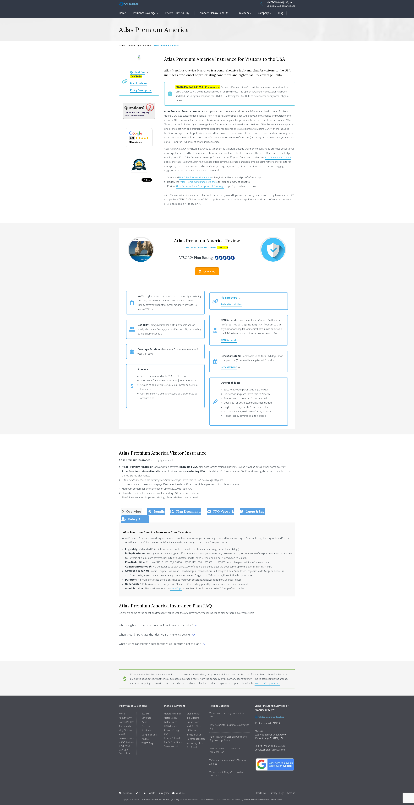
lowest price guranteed (267, 683)
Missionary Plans (195, 743)
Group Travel (193, 722)
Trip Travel (192, 747)
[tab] (131, 511)
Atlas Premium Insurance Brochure (199, 182)
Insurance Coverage (144, 13)
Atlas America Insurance (278, 157)
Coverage (146, 717)
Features (146, 726)
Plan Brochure (138, 83)
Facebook (127, 792)
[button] (139, 137)
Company (263, 13)
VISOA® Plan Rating (196, 257)
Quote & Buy (137, 72)
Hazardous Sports (196, 738)
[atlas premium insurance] (141, 249)
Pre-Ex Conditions (172, 742)
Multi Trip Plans (194, 726)
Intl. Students (193, 717)
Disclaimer (261, 792)
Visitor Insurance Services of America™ (152, 799)
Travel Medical (171, 746)
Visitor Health (170, 722)
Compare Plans (149, 734)
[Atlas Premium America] (139, 56)
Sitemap (291, 792)
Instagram (164, 792)
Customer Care (126, 738)
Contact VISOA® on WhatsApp (281, 5)
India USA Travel (172, 738)
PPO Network (229, 340)
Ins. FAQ (145, 738)
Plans (144, 722)
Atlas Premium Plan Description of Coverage (200, 186)
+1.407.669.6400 (278, 745)
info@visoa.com (277, 749)
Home (122, 13)
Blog (280, 13)
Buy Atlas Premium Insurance (195, 177)
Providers (243, 13)
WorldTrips (176, 588)
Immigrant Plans (194, 734)
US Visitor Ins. (170, 726)
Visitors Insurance (172, 713)
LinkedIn (151, 792)
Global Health (193, 713)
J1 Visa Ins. (192, 730)
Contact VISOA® (126, 722)
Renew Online (229, 367)
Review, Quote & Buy (177, 13)
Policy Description (141, 90)
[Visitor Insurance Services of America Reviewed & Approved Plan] (273, 249)
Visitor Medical (171, 717)
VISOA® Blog (147, 743)
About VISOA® (125, 717)
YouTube (180, 792)
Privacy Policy (277, 792)
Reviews (145, 713)
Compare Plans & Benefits (213, 13)
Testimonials (125, 726)
